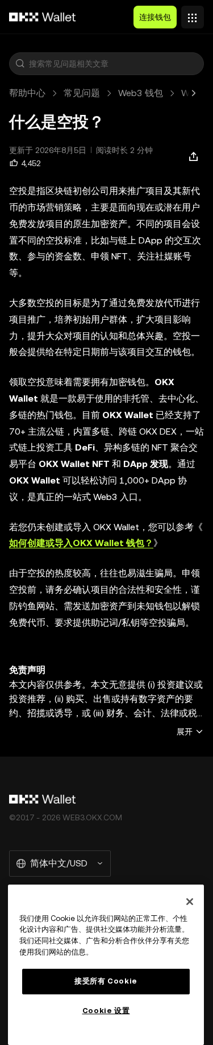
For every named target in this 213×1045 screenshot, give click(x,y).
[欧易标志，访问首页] (42, 17)
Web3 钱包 (140, 93)
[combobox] (114, 64)
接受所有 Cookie (105, 981)
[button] (20, 63)
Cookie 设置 (106, 1010)
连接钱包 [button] (155, 17)
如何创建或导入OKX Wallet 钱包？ (81, 543)
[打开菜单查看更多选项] (192, 14)
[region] (106, 965)
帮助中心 (27, 93)
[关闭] (189, 901)
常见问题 (82, 93)
